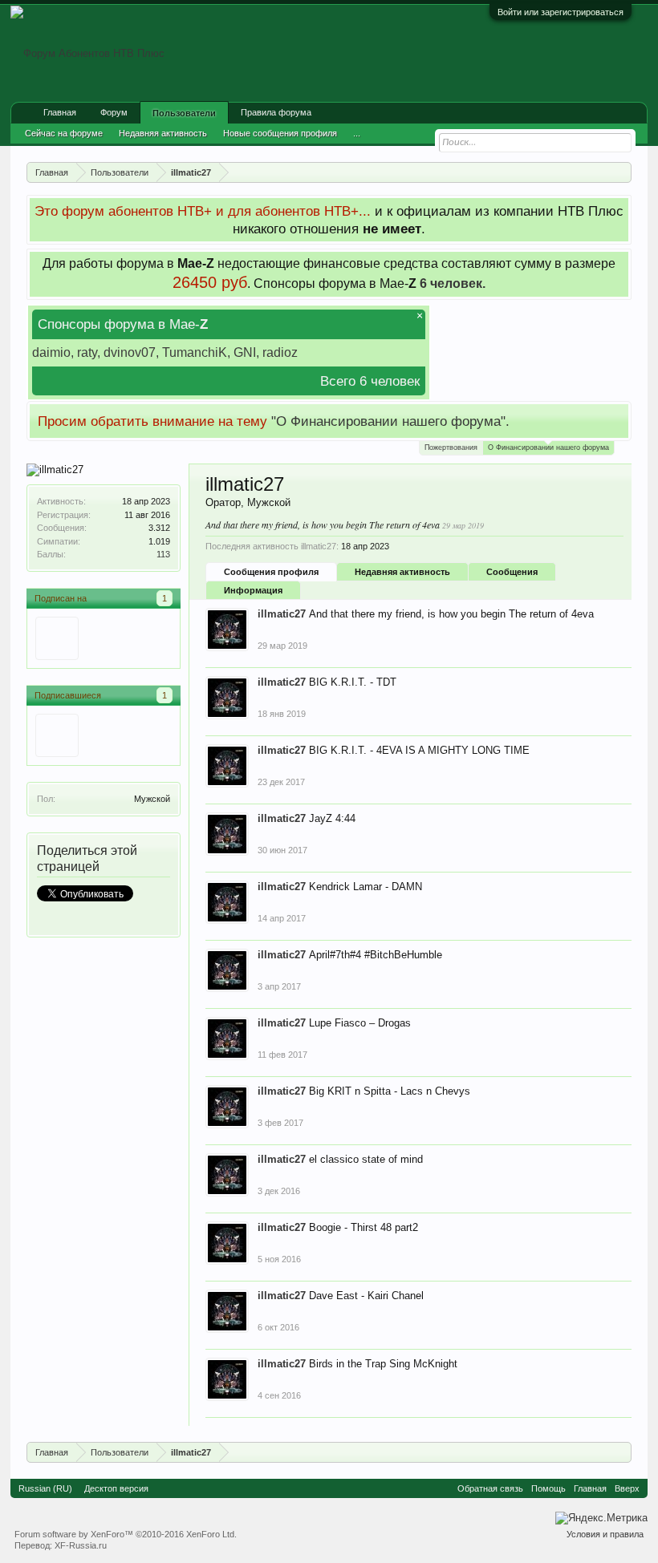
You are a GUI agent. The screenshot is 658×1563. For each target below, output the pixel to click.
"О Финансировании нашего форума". (390, 421)
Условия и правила (605, 1534)
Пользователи (184, 113)
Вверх (627, 1488)
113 (163, 554)
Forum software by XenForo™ (125, 1534)
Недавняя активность (402, 572)
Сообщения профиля (271, 572)
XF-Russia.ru (81, 1545)
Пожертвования (450, 447)
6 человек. (452, 283)
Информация (253, 590)
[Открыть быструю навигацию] (621, 172)
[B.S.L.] (57, 735)
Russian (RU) (45, 1488)
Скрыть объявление (618, 420)
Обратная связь (490, 1488)
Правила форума (276, 112)
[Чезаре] (57, 638)
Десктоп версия (116, 1488)
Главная (59, 112)
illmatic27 (282, 614)
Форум (114, 112)
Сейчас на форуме (64, 133)
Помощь (548, 1488)
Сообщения (512, 572)
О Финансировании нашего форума (548, 447)
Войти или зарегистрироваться (560, 12)
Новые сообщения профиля (280, 133)
